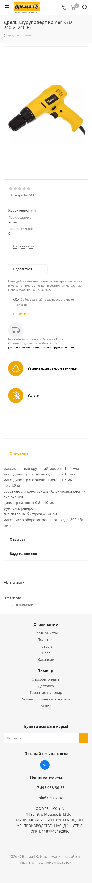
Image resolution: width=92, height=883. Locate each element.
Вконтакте (45, 765)
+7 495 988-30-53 (50, 787)
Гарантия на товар (46, 692)
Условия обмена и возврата (46, 699)
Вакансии (46, 659)
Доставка (46, 685)
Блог (46, 652)
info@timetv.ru (50, 797)
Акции (46, 705)
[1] (11, 189)
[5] (29, 189)
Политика (46, 639)
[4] (24, 189)
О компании (46, 624)
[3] (20, 189)
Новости (46, 646)
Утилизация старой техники (52, 368)
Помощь (46, 670)
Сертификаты (46, 632)
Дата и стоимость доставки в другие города (41, 347)
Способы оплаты (46, 679)
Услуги (33, 395)
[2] (15, 189)
